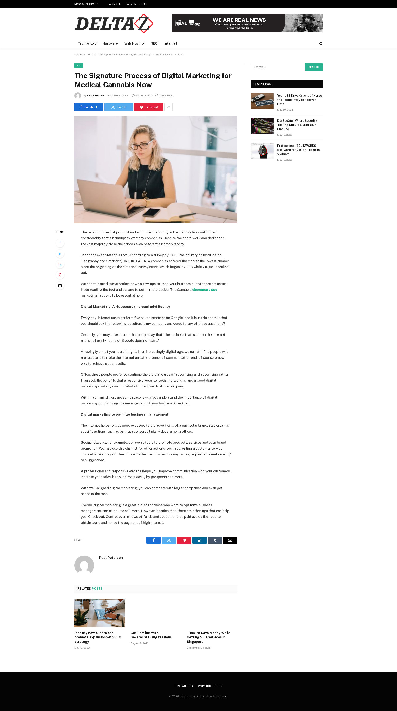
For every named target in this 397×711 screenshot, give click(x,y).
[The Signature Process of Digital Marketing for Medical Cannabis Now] (155, 169)
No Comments (144, 95)
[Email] (60, 285)
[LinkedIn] (60, 264)
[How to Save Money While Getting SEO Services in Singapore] (212, 613)
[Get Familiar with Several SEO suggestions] (155, 613)
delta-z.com (219, 696)
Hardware (110, 43)
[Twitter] (60, 254)
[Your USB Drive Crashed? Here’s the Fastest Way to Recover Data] (262, 101)
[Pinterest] (60, 275)
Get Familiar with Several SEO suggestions (151, 635)
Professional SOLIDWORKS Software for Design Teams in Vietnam (298, 150)
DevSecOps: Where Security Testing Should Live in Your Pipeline (297, 125)
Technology (87, 43)
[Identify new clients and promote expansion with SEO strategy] (99, 613)
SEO (154, 43)
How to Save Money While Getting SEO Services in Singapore (208, 637)
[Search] (321, 43)
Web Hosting (134, 43)
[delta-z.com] (114, 23)
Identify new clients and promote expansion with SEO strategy (97, 637)
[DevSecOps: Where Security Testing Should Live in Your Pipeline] (262, 126)
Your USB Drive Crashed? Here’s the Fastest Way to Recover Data (299, 100)
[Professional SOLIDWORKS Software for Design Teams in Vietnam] (262, 151)
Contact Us (114, 4)
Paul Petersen (95, 95)
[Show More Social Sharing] (168, 107)
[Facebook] (60, 243)
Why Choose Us (136, 4)
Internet (170, 43)
